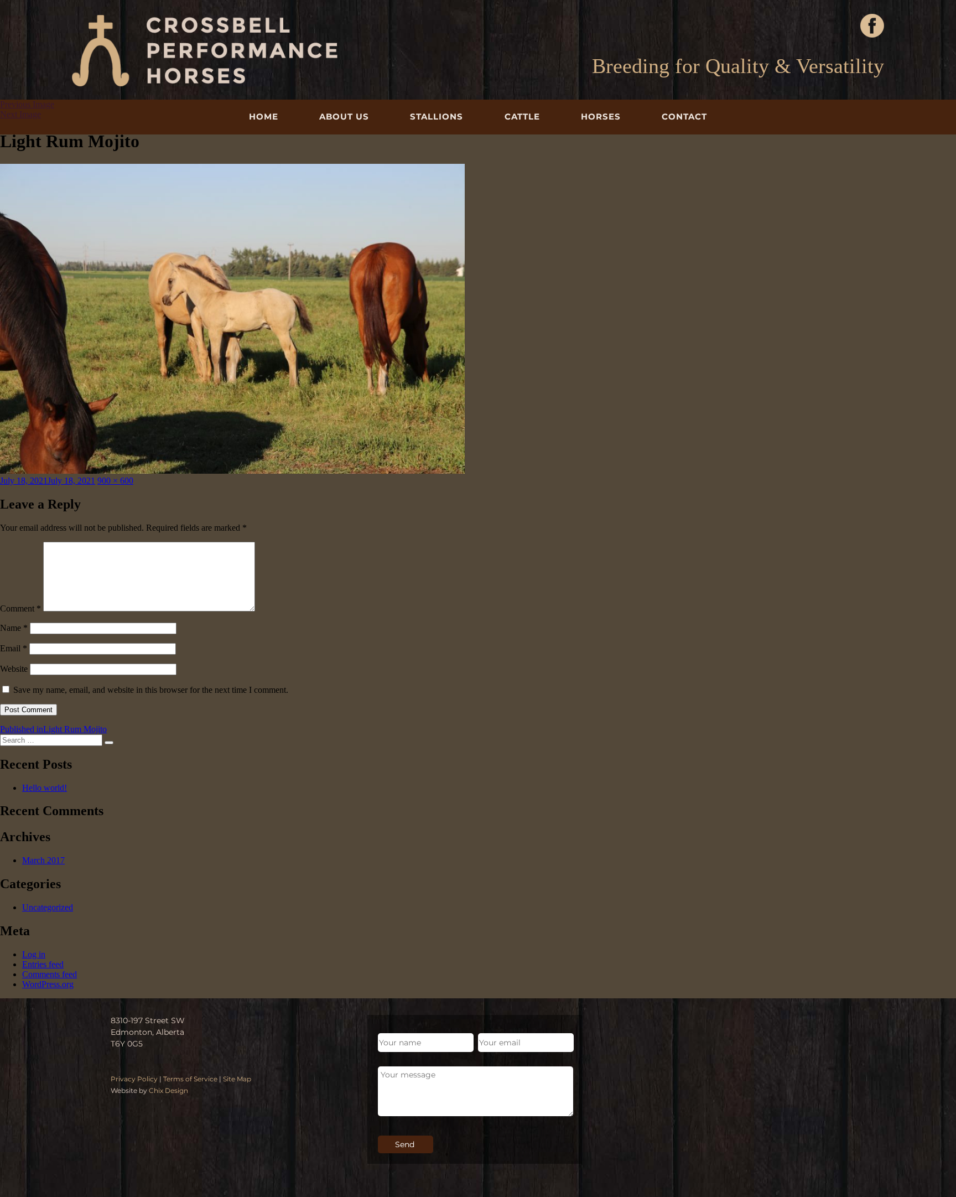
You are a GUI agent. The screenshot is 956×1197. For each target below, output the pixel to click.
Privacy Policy (134, 1079)
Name (14, 628)
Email (13, 648)
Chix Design (168, 1090)
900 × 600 (115, 480)
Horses (601, 116)
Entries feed (43, 964)
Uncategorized (47, 907)
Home (263, 116)
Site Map (237, 1079)
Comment (20, 608)
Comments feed (49, 974)
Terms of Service (190, 1079)
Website (14, 668)
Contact (684, 116)
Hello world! (44, 787)
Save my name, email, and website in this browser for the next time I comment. (150, 690)
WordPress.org (48, 984)
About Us (344, 116)
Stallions (436, 116)
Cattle (522, 116)
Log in (33, 954)
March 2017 (43, 860)
